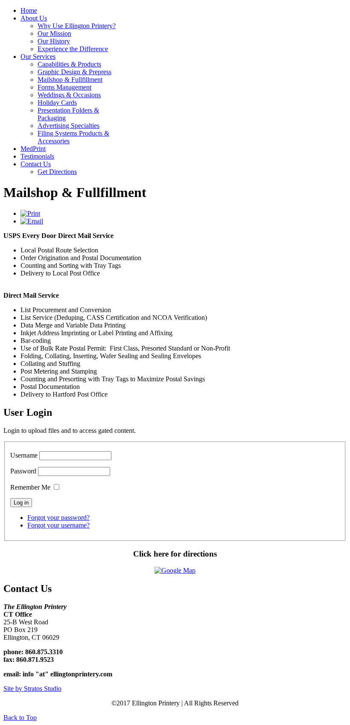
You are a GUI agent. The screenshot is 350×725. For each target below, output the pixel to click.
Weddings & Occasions (69, 95)
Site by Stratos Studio (32, 688)
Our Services (37, 56)
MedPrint (33, 148)
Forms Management (64, 87)
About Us (33, 18)
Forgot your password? (58, 517)
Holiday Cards (57, 102)
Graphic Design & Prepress (74, 71)
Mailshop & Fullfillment (70, 79)
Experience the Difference (73, 48)
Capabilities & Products (69, 64)
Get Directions (57, 171)
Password (23, 471)
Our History (54, 41)
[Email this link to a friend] (31, 221)
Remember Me (30, 487)
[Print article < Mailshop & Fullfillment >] (30, 213)
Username (24, 455)
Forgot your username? (58, 525)
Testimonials (37, 156)
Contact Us (35, 164)
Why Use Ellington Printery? (77, 25)
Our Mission (54, 33)
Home (28, 10)
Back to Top (20, 717)
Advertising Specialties (68, 125)
